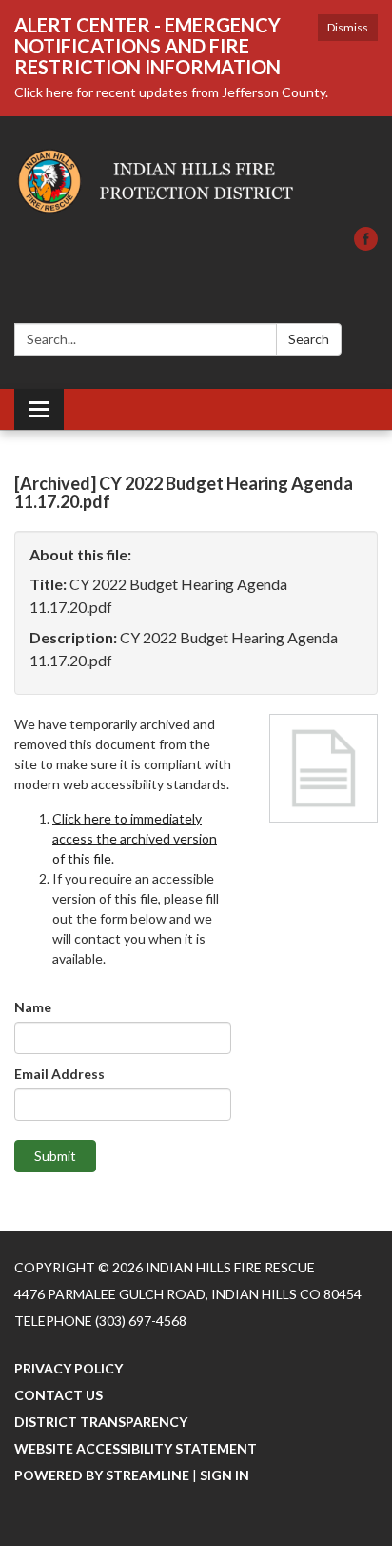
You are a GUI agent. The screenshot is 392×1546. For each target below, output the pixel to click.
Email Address (59, 1074)
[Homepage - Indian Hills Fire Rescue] (196, 181)
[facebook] (366, 244)
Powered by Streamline (101, 1475)
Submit (55, 1156)
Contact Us (58, 1395)
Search (308, 339)
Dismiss (347, 27)
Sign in (224, 1475)
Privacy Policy (68, 1368)
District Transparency (100, 1422)
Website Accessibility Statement (135, 1448)
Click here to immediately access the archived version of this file (134, 838)
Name (32, 1007)
